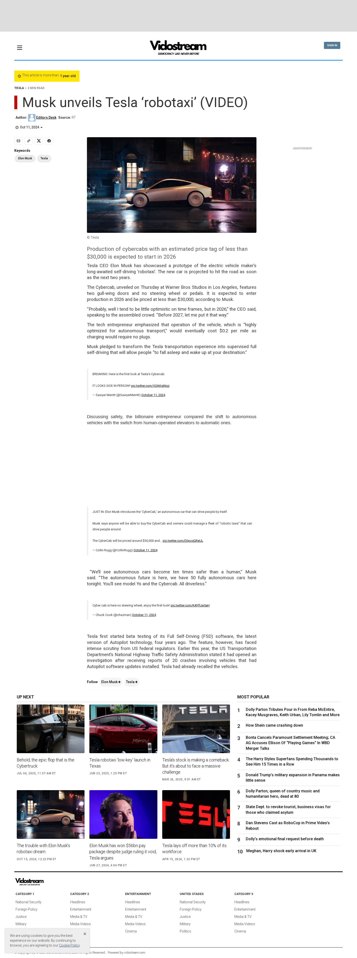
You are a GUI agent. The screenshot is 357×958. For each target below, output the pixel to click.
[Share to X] (39, 141)
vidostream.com (134, 952)
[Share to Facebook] (49, 141)
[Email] (18, 141)
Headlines (77, 902)
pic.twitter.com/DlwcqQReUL (183, 540)
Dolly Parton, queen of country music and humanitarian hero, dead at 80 (283, 794)
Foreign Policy (26, 909)
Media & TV (78, 917)
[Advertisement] (178, 16)
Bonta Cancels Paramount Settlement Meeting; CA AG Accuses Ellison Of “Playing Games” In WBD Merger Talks (290, 743)
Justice (21, 917)
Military (21, 924)
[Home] (178, 49)
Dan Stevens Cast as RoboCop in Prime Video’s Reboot (288, 826)
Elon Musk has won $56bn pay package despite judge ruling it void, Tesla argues (123, 851)
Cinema (131, 931)
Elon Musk (109, 682)
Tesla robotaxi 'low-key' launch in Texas (119, 762)
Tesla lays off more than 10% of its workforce (194, 848)
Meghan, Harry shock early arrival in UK (281, 851)
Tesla (130, 682)
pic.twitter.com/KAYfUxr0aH (190, 605)
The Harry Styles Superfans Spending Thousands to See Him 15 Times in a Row (292, 762)
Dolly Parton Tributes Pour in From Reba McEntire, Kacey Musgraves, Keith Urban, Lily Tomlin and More (293, 712)
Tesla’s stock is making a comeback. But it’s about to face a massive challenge (196, 766)
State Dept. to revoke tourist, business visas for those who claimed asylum (288, 809)
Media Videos (80, 924)
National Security (29, 902)
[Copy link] (29, 141)
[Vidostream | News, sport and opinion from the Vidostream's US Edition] (46, 882)
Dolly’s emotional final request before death (285, 839)
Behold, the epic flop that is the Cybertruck (45, 762)
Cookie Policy (69, 945)
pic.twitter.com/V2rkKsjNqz (150, 386)
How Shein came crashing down (274, 725)
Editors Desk (46, 117)
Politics (185, 931)
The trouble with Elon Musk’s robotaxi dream (43, 848)
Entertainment (80, 909)
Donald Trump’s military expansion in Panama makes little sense (293, 778)
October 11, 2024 (153, 395)
